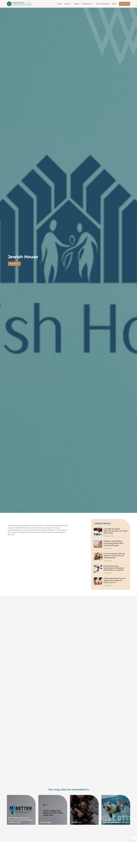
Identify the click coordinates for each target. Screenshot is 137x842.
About (67, 4)
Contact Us (124, 4)
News (114, 4)
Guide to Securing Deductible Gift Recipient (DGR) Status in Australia (114, 568)
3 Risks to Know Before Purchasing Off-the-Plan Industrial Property (113, 543)
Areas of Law (86, 4)
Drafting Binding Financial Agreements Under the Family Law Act (114, 580)
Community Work (102, 4)
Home (59, 4)
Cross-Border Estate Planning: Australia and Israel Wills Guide (115, 531)
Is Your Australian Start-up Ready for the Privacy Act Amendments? (114, 556)
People (76, 4)
